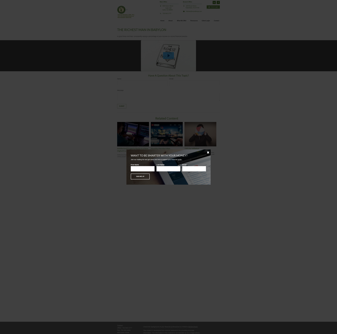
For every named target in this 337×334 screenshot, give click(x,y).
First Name (135, 165)
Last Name (160, 165)
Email (184, 165)
